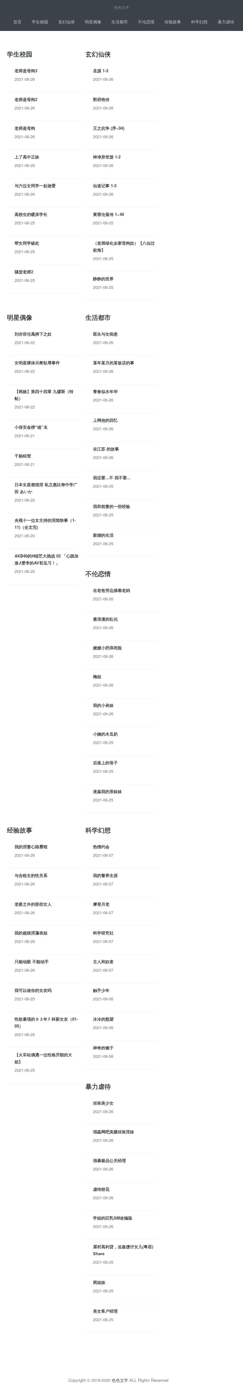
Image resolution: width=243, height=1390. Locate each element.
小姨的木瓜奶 (105, 734)
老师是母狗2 (26, 99)
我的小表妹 (103, 705)
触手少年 (101, 990)
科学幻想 (199, 22)
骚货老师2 (24, 272)
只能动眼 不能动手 (32, 961)
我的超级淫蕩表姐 (31, 933)
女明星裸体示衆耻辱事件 (37, 363)
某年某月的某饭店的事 (113, 363)
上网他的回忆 (105, 420)
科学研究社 (103, 933)
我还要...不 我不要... (112, 477)
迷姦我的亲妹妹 (107, 791)
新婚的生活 (103, 535)
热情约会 (101, 847)
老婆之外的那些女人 (33, 904)
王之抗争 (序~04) (108, 128)
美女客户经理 (105, 1311)
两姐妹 (99, 1282)
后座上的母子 (105, 763)
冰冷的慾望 (103, 1019)
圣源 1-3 (100, 71)
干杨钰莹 (23, 456)
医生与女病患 (105, 334)
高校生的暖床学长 (31, 214)
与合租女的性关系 (31, 875)
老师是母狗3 (26, 71)
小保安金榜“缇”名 (31, 427)
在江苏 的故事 (106, 449)
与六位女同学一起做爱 (35, 185)
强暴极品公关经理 (109, 1160)
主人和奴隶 (103, 961)
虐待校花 (101, 1189)
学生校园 (40, 22)
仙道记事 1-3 (104, 185)
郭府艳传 (101, 99)
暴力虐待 (226, 22)
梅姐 (97, 676)
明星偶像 (93, 22)
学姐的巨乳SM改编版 (112, 1218)
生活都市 (119, 22)
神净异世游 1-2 (107, 157)
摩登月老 (101, 904)
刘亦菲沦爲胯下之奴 (33, 334)
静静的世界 (103, 279)
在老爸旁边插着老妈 (111, 590)
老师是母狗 (25, 128)
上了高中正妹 (27, 157)
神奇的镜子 (103, 1048)
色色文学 (120, 1380)
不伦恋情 (146, 22)
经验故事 (173, 22)
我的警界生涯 (105, 875)
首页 (17, 22)
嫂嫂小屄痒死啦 (107, 648)
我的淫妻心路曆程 (31, 847)
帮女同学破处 (27, 243)
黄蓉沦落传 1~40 (108, 214)
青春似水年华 (105, 391)
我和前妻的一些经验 (111, 506)
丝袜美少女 (103, 1103)
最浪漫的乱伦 (105, 619)
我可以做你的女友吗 (33, 990)
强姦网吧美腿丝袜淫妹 (113, 1132)
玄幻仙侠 (66, 22)
